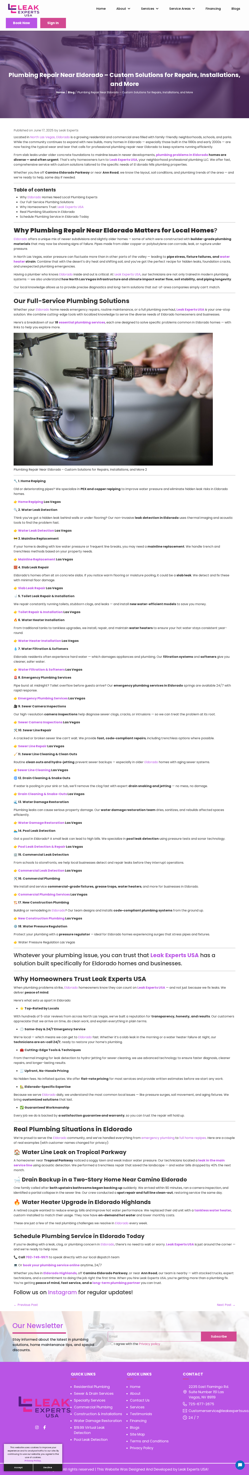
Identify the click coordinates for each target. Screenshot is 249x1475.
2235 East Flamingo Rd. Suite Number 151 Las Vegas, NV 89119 (209, 1392)
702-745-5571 (37, 1257)
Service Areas (180, 8)
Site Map (137, 1434)
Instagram (62, 1292)
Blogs (235, 8)
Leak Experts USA (123, 159)
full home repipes (192, 1138)
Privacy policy (149, 1344)
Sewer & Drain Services (94, 1393)
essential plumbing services (82, 322)
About (121, 8)
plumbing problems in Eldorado (182, 155)
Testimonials (141, 1413)
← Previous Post (26, 1305)
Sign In (53, 23)
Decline (47, 1467)
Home (101, 8)
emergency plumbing (157, 1138)
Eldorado (34, 197)
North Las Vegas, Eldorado (50, 137)
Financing (213, 8)
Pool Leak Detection (91, 1439)
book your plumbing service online (51, 1265)
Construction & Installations (98, 1413)
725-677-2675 (201, 1404)
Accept (18, 1467)
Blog (71, 92)
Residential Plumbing (92, 1386)
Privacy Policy (33, 1460)
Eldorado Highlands (60, 1273)
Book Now (21, 23)
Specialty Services (89, 1400)
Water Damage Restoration (98, 1420)
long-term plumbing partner (116, 1283)
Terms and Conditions (149, 1441)
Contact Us (140, 1400)
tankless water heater (212, 1210)
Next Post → (226, 1305)
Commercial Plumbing (93, 1407)
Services (147, 8)
